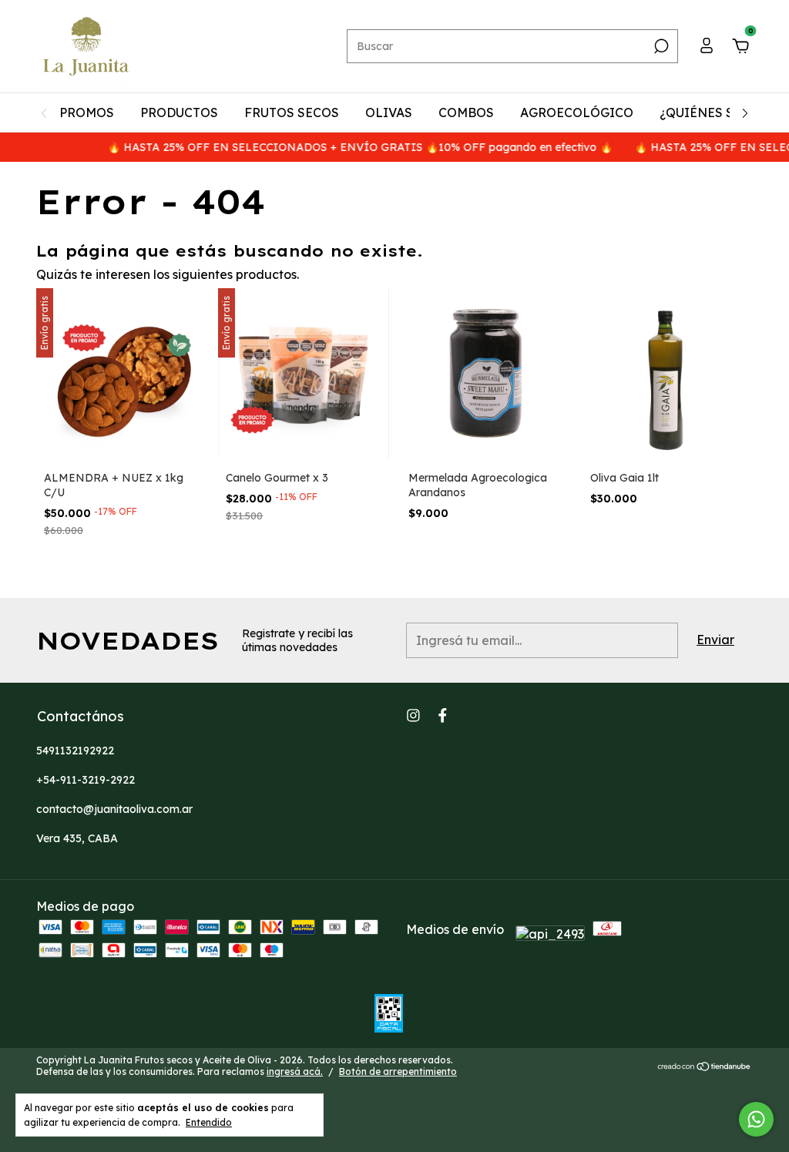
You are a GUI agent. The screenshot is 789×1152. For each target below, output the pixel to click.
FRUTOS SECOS (291, 112)
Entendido (209, 1122)
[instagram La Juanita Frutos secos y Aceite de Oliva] (413, 715)
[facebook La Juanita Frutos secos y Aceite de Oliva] (442, 715)
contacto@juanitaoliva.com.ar (114, 809)
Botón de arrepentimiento (398, 1071)
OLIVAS (388, 112)
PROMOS (86, 112)
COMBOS (466, 112)
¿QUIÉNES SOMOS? (719, 112)
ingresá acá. (295, 1071)
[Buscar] (660, 46)
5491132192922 (75, 750)
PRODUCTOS (179, 112)
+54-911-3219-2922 (85, 780)
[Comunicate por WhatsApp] (756, 1119)
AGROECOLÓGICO (576, 112)
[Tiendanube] (704, 1067)
